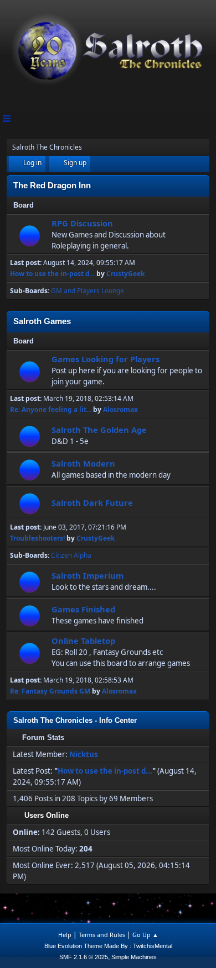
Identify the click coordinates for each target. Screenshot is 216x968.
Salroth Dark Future (92, 502)
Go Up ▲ (145, 934)
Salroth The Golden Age (99, 429)
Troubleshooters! (37, 538)
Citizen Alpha (71, 555)
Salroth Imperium (88, 575)
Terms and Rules (102, 934)
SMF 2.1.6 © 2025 (83, 957)
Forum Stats (43, 737)
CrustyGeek (125, 273)
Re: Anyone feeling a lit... (50, 409)
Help (64, 934)
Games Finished (83, 609)
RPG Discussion (82, 223)
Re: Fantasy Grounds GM (50, 691)
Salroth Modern (83, 463)
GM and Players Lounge (87, 290)
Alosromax (120, 409)
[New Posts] (29, 235)
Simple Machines (134, 957)
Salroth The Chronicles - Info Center (75, 720)
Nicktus (83, 754)
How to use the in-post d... (52, 273)
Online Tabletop (83, 640)
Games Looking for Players (106, 358)
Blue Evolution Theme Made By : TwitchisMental (108, 946)
